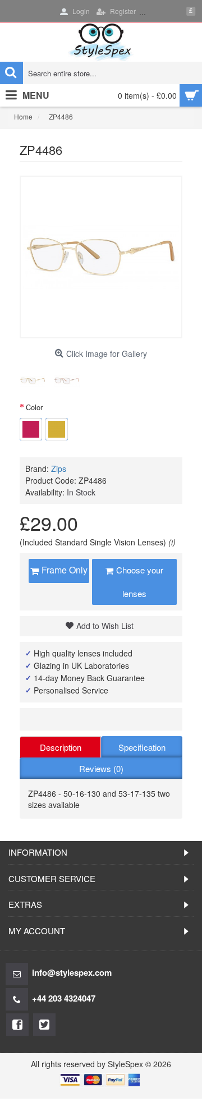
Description (60, 747)
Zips (58, 468)
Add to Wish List (105, 625)
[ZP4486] (32, 381)
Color (34, 407)
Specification (142, 747)
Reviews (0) (101, 768)
